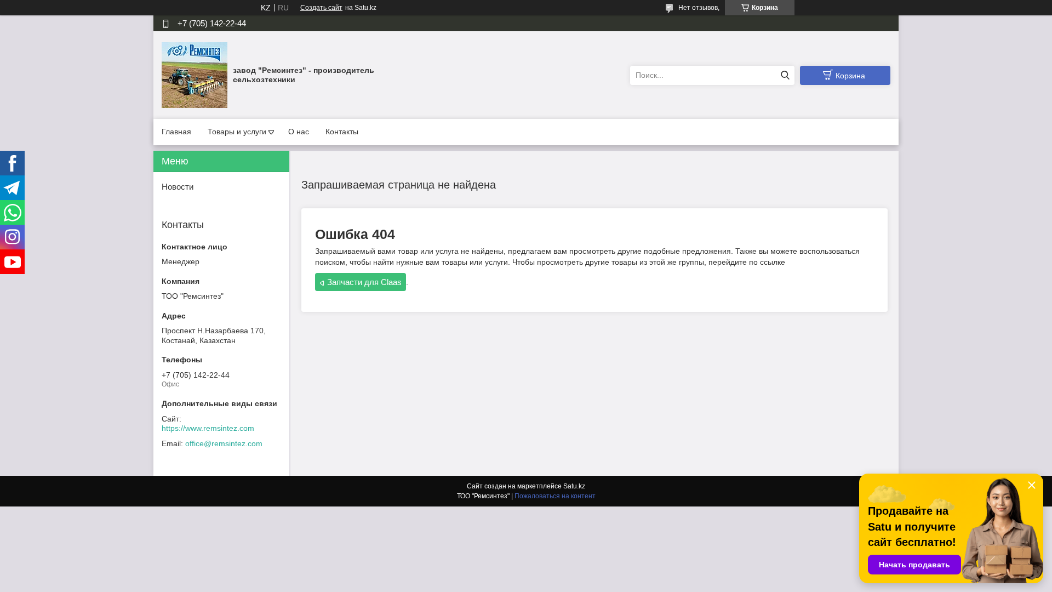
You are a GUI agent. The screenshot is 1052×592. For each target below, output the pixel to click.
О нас (298, 131)
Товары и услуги (237, 131)
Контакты (341, 131)
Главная (176, 131)
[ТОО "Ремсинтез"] (194, 74)
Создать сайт (321, 8)
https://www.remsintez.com (208, 428)
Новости (177, 186)
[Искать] (784, 75)
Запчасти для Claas (364, 282)
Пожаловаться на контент (555, 496)
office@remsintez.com (223, 443)
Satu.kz (574, 486)
